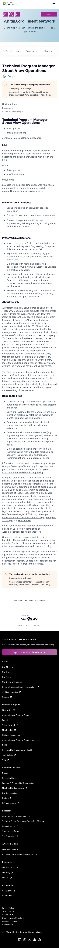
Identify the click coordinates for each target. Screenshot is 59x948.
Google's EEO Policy (26, 514)
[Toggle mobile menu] (53, 3)
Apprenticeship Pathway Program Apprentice (21, 740)
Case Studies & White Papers (14, 816)
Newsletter (7, 895)
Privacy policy (23, 625)
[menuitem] (32, 128)
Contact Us (7, 890)
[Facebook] (11, 14)
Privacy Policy (8, 908)
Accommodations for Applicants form (21, 531)
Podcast (5, 877)
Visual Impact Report (11, 831)
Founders (6, 720)
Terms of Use (8, 911)
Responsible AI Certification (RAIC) (17, 750)
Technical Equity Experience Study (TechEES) (21, 821)
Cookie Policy (8, 914)
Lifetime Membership (11, 735)
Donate (5, 773)
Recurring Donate (10, 778)
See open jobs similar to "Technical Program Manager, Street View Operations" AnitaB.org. (30, 93)
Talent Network (8, 725)
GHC (4, 760)
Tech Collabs (7, 755)
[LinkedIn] (17, 14)
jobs (18, 51)
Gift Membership (9, 803)
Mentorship (7, 710)
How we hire (24, 520)
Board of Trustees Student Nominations (19, 687)
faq (49, 14)
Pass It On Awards (10, 849)
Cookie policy (36, 625)
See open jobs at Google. (20, 88)
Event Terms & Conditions (13, 918)
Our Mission (7, 667)
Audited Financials (10, 692)
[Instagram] (5, 14)
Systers (5, 798)
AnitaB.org (37, 932)
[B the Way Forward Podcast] (39, 939)
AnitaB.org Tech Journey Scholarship (18, 854)
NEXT (4, 745)
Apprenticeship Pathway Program (16, 715)
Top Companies (9, 836)
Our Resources (9, 867)
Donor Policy (7, 924)
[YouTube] (29, 939)
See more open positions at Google (29, 600)
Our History (7, 672)
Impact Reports (8, 826)
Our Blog (6, 872)
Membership (7, 730)
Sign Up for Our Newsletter (28, 652)
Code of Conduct (9, 921)
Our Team (6, 677)
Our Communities (9, 793)
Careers (5, 697)
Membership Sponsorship (13, 788)
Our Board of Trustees (12, 682)
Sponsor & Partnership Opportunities (18, 783)
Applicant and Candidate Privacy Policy (22, 472)
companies (31, 51)
